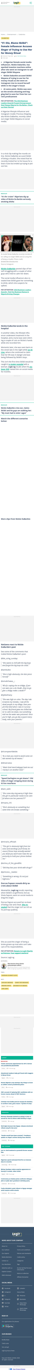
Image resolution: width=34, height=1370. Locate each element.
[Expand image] (32, 235)
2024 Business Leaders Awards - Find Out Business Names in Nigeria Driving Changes (16, 292)
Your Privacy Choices (19, 1369)
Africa (3, 1087)
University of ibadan (20, 985)
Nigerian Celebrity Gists (9, 975)
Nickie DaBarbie (8, 268)
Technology (4, 1164)
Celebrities (22, 34)
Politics (3, 1068)
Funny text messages (21, 982)
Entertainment (11, 34)
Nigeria (3, 1078)
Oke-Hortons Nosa (21, 56)
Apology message (7, 982)
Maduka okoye (6, 985)
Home (3, 34)
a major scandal (16, 364)
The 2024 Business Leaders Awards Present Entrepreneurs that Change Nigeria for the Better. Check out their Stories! (17, 104)
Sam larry (5, 988)
